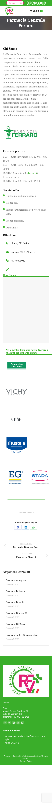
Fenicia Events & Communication (26, 755)
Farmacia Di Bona (15, 624)
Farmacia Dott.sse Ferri (18, 613)
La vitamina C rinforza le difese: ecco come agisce (25, 737)
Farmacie (30, 512)
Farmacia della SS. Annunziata (22, 635)
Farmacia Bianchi (15, 602)
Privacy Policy (26, 761)
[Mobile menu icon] (47, 11)
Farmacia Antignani (16, 580)
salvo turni (31, 172)
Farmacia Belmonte (16, 591)
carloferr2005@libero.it (24, 252)
